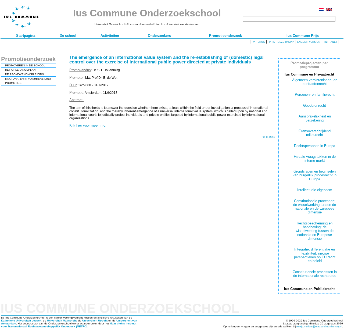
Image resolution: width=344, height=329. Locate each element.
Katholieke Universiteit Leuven (21, 320)
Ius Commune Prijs (302, 36)
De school (68, 36)
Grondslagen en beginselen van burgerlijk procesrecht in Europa (314, 175)
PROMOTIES (13, 82)
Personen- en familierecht (315, 94)
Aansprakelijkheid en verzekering (315, 118)
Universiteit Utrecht (95, 320)
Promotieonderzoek (225, 36)
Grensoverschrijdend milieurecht (315, 133)
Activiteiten (110, 36)
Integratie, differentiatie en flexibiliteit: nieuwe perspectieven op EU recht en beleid (314, 255)
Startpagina (25, 36)
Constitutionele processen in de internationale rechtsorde (315, 274)
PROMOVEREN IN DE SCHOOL (25, 65)
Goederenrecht (314, 105)
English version (308, 42)
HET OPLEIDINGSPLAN (20, 69)
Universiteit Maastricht (62, 320)
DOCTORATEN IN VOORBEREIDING (28, 78)
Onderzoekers (159, 36)
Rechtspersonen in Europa (314, 146)
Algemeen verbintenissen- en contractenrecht (314, 82)
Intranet (330, 42)
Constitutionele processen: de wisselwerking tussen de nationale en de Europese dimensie (314, 206)
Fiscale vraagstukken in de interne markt (315, 158)
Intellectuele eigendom (314, 190)
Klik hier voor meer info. (87, 125)
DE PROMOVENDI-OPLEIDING (24, 74)
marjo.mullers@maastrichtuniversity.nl (319, 326)
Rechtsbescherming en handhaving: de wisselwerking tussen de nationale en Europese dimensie (315, 231)
